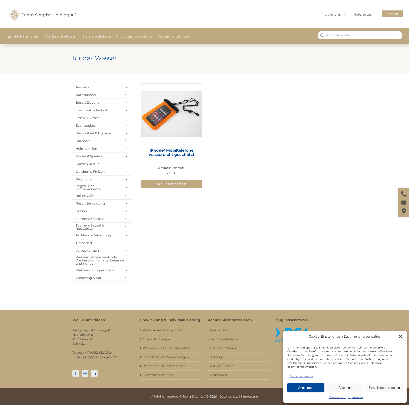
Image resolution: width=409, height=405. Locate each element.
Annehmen (305, 387)
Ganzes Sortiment (223, 348)
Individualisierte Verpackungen (166, 357)
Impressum (355, 397)
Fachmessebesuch (224, 339)
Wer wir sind (219, 330)
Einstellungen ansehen (384, 387)
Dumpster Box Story (158, 375)
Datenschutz (337, 397)
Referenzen (218, 375)
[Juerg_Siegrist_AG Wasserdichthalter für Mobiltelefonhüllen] (171, 85)
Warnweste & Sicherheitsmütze (166, 348)
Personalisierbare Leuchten (163, 330)
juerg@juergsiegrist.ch (100, 357)
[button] (400, 336)
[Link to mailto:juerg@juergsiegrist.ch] (403, 202)
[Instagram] (85, 373)
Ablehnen (344, 387)
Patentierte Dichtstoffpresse (164, 366)
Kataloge (217, 357)
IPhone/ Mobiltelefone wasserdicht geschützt (171, 152)
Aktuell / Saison (221, 366)
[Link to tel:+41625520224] (403, 194)
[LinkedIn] (94, 373)
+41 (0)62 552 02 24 (99, 352)
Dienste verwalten (301, 376)
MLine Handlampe (156, 339)
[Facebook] (75, 373)
